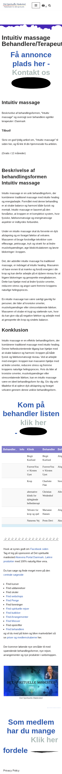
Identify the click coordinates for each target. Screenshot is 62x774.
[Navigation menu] (36, 5)
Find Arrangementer (17, 616)
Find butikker (13, 612)
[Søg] (49, 5)
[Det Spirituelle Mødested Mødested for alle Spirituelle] (15, 5)
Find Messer (13, 621)
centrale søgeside (13, 574)
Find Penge (12, 600)
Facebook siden (39, 548)
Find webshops (14, 596)
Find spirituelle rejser (17, 608)
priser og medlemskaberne (22, 637)
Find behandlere (15, 629)
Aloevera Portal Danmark (29, 557)
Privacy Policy (11, 770)
